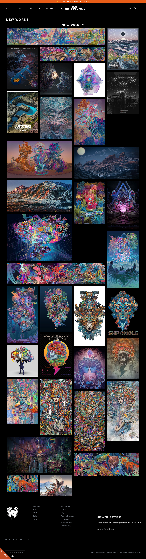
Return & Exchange (67, 516)
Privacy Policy (65, 519)
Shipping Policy (66, 526)
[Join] (139, 528)
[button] (7, 8)
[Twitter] (10, 539)
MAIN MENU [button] (36, 506)
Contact (63, 509)
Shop (34, 509)
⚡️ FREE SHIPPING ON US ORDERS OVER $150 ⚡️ (73, 1)
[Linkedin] (21, 539)
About (35, 513)
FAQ (62, 513)
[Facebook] (6, 539)
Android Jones (96, 552)
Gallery (35, 516)
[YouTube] (24, 539)
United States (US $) (14, 552)
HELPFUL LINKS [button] (66, 506)
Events (35, 519)
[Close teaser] (13, 556)
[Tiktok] (13, 539)
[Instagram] (17, 539)
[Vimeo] (28, 539)
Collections (111, 552)
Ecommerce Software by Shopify (129, 552)
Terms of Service (66, 522)
